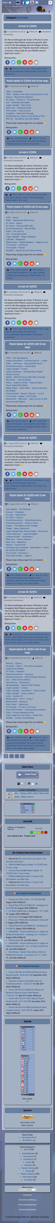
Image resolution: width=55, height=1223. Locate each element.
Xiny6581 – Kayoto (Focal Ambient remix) (23, 250)
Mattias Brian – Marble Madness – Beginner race (27, 242)
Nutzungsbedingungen (27, 1205)
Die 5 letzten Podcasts (28, 966)
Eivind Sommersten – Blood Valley (21, 228)
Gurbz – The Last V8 (14, 231)
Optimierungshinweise (27, 1210)
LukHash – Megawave (15, 239)
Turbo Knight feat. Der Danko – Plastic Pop (24, 715)
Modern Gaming (28, 1168)
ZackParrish (10, 74)
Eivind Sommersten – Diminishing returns (24, 520)
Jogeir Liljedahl (36, 68)
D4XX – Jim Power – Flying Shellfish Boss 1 (24, 363)
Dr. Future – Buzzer (14, 223)
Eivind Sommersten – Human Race (21, 366)
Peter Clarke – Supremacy (17, 704)
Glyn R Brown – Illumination (18, 682)
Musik (28, 1171)
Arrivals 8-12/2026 (27, 152)
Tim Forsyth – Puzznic (15, 247)
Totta (19, 643)
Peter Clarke (31, 743)
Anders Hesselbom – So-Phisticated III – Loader (26, 361)
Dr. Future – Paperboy (15, 671)
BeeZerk (16, 634)
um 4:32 (19, 353)
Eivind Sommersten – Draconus (19, 674)
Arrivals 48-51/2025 (27, 286)
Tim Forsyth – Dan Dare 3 (17, 553)
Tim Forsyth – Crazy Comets (18, 111)
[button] (5, 2)
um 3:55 (17, 212)
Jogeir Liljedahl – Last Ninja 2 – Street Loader (25, 690)
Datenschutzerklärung (27, 1200)
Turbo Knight (27, 643)
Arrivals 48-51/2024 (27, 592)
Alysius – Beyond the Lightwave (19, 97)
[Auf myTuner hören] (32, 784)
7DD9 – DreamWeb (14, 91)
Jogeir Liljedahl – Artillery (17, 688)
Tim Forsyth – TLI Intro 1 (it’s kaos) (21, 707)
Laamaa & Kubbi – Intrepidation (19, 536)
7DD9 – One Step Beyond (16, 358)
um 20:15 (16, 32)
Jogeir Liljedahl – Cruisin (16, 369)
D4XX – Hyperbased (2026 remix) (20, 220)
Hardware (28, 1165)
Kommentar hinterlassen (13, 160)
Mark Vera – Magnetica (16, 542)
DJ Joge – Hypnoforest (16, 515)
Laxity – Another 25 (14, 696)
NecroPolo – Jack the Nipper (18, 380)
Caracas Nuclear (16, 870)
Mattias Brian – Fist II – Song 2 (19, 699)
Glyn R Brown (28, 740)
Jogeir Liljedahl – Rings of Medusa (21, 237)
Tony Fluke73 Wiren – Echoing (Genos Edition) (26, 710)
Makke (20, 332)
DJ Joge (16, 480)
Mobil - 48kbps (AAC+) (24, 797)
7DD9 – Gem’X (12, 217)
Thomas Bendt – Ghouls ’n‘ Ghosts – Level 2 (25, 393)
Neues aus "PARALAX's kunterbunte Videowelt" (29, 920)
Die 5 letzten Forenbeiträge (28, 893)
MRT (25, 332)
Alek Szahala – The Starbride (18, 509)
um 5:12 (17, 504)
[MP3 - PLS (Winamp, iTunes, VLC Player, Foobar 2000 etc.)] (10, 793)
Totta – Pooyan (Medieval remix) (20, 712)
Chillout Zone (14, 940)
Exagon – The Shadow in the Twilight (22, 526)
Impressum (27, 1195)
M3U (36, 793)
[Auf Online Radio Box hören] (36, 783)
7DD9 (15, 68)
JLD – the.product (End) (16, 234)
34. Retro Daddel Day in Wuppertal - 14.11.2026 (28, 911)
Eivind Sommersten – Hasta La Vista (22, 523)
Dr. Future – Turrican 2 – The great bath (23, 100)
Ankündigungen (28, 1153)
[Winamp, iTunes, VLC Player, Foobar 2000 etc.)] (10, 797)
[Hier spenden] (27, 1117)
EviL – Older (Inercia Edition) (18, 680)
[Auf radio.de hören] (18, 783)
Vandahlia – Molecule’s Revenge (20, 113)
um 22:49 (19, 658)
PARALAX (33, 32)
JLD (27, 68)
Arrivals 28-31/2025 (27, 437)
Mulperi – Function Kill (15, 545)
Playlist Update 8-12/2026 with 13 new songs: (27, 206)
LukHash (25, 197)
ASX (47, 793)
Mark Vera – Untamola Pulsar (18, 108)
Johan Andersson (20, 483)
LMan (15, 332)
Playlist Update (30, 71)
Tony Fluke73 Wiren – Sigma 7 (19, 556)
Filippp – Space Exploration (17, 528)
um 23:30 (17, 86)
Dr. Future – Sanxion (14, 517)
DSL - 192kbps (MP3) (23, 793)
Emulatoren (28, 1159)
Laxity (26, 637)
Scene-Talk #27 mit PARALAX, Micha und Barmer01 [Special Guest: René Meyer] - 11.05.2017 (24, 993)
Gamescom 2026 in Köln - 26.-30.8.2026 (25, 899)
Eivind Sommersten (39, 195)
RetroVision (14, 917)
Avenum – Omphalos (15, 512)
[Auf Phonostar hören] (22, 783)
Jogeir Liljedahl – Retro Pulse (18, 105)
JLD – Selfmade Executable (18, 102)
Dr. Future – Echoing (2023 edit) (19, 226)
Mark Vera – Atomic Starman (18, 539)
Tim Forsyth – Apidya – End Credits (21, 396)
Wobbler (36, 643)
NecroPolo (32, 332)
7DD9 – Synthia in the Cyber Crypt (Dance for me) (27, 94)
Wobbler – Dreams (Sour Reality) (20, 718)
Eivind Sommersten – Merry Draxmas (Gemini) (26, 677)
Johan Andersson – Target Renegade (21, 534)
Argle (20, 329)
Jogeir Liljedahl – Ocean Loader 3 (20, 693)
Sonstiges (28, 1180)
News (12, 138)
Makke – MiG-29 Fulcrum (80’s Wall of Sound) (25, 377)
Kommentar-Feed (29, 1137)
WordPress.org (29, 1140)
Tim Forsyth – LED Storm (17, 245)
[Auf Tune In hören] (27, 783)
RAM (41, 793)
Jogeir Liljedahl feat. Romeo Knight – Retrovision (27, 531)
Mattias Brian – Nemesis (16, 701)
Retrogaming (28, 1177)
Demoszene (28, 1156)
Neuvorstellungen (17, 71)
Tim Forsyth (42, 71)
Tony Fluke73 (39, 640)
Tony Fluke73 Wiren (31, 583)
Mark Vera (27, 141)
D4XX (20, 195)
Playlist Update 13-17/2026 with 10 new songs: (27, 80)
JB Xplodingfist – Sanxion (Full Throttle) (23, 685)
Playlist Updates (21, 138)
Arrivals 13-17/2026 (27, 26)
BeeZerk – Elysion (14, 663)
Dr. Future (22, 68)
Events (28, 1162)
